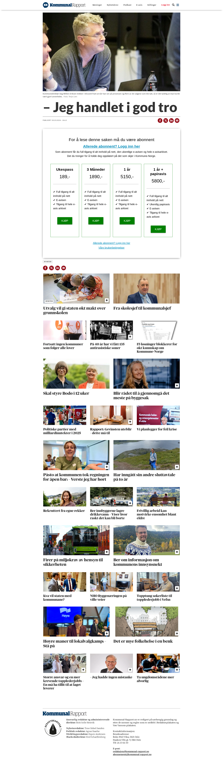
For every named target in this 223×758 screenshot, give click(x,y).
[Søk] (173, 5)
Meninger (97, 5)
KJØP (64, 220)
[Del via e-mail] (177, 120)
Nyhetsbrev (112, 5)
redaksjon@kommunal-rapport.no (131, 751)
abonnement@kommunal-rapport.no (132, 754)
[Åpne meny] (177, 5)
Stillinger (151, 5)
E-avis (139, 5)
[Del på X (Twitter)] (165, 120)
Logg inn (165, 5)
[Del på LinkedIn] (171, 120)
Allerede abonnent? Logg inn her (111, 146)
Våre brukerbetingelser (111, 247)
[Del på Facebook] (160, 120)
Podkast (127, 5)
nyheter (47, 262)
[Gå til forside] (64, 5)
